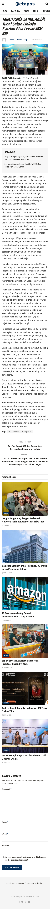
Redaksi (21, 883)
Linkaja (16, 432)
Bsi (9, 432)
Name (5, 822)
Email (5, 834)
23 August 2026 (7, 573)
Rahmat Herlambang (18, 40)
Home (4, 11)
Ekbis (35, 11)
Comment (7, 789)
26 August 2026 (7, 525)
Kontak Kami (10, 883)
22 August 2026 (7, 668)
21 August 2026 (7, 715)
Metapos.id (26, 432)
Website (5, 845)
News (26, 11)
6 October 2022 (36, 40)
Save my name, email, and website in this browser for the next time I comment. (25, 858)
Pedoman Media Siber (35, 883)
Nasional (15, 11)
